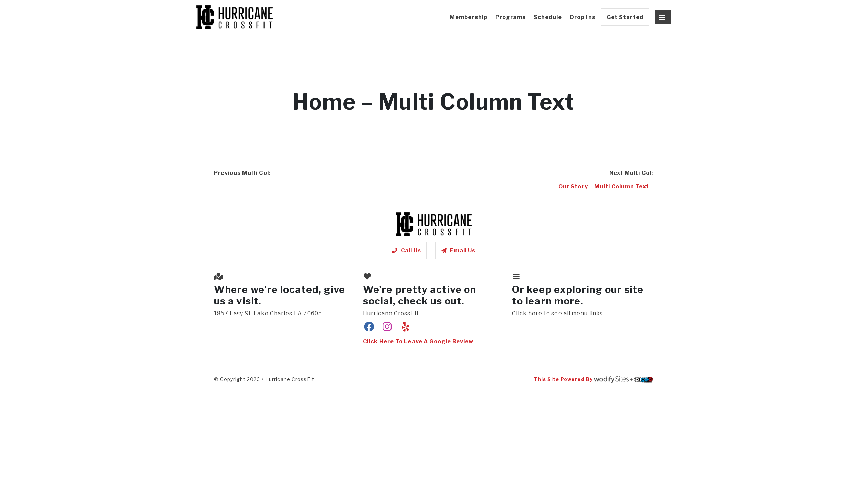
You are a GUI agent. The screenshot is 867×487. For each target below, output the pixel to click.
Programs (510, 17)
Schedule (548, 17)
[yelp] (405, 327)
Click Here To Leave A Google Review (418, 341)
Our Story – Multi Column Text (603, 186)
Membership (468, 17)
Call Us (411, 250)
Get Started (625, 17)
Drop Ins (582, 17)
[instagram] (387, 327)
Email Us (462, 250)
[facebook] (369, 327)
